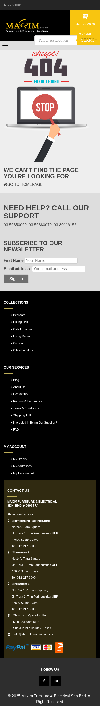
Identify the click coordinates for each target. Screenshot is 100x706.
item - (85, 24)
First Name (14, 260)
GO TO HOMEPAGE (25, 185)
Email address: (17, 269)
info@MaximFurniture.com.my (33, 634)
